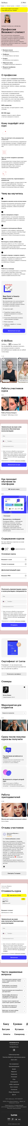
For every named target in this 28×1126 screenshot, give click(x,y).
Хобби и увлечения (14, 1084)
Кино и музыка (14, 1087)
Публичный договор (14, 1054)
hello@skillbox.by (14, 1047)
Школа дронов (14, 1081)
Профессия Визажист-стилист (12, 838)
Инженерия (14, 1076)
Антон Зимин (7, 695)
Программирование (14, 1066)
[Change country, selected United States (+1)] (4, 441)
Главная (2, 5)
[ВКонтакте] (4, 866)
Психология (14, 1089)
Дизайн (18, 5)
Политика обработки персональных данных (14, 1057)
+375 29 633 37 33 (14, 1042)
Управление (14, 1074)
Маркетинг (14, 1071)
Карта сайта (14, 1059)
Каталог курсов (10, 5)
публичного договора (20, 460)
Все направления (14, 1064)
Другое (14, 1094)
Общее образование (14, 1092)
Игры (14, 1079)
